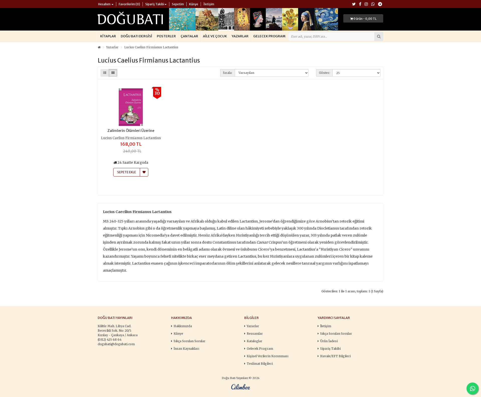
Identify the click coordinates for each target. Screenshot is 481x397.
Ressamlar (255, 333)
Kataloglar (254, 341)
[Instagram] (366, 4)
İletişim (325, 326)
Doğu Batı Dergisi (136, 36)
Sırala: (227, 73)
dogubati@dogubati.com (116, 344)
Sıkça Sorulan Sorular (189, 341)
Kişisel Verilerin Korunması (267, 356)
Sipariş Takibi (330, 348)
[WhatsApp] (373, 4)
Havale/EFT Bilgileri (335, 356)
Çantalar (189, 36)
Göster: (324, 73)
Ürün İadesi (329, 341)
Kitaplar (108, 36)
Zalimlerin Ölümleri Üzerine (130, 130)
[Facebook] (360, 4)
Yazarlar (240, 36)
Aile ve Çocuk (215, 36)
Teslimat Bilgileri (260, 363)
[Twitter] (354, 4)
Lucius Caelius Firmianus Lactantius (151, 47)
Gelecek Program (269, 36)
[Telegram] (380, 4)
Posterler (166, 36)
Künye (178, 333)
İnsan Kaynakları (186, 348)
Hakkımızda (183, 326)
